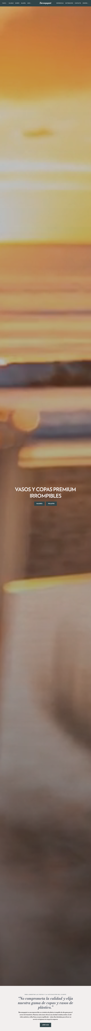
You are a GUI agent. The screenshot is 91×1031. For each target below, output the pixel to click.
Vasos (4, 3)
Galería (23, 3)
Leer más (45, 1025)
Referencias (60, 3)
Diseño (17, 3)
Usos (28, 3)
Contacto (78, 3)
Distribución (69, 3)
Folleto (51, 503)
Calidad (11, 3)
